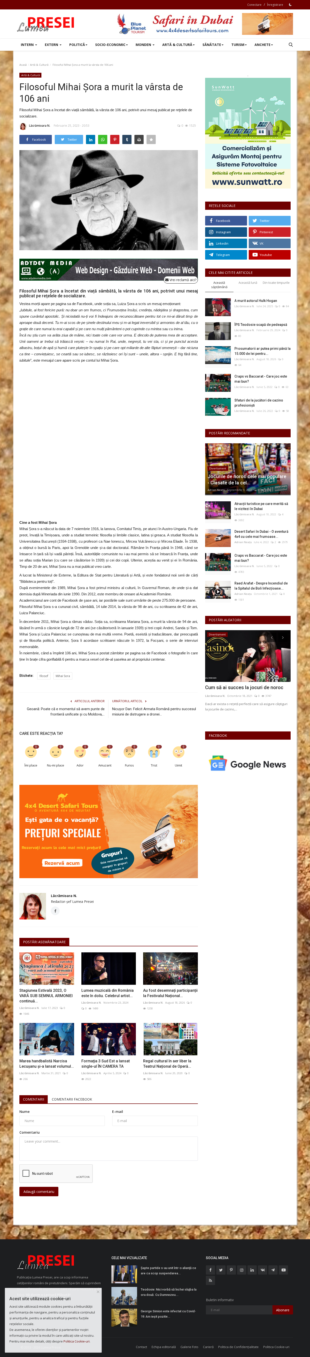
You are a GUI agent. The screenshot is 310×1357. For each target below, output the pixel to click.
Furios (129, 765)
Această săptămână (219, 284)
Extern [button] (52, 44)
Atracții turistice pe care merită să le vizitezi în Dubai (261, 506)
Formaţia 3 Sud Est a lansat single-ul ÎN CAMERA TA (105, 1064)
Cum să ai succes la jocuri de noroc (244, 687)
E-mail (117, 1111)
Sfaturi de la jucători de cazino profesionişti (258, 402)
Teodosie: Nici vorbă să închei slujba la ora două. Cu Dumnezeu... (168, 1292)
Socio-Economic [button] (110, 44)
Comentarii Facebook (72, 1099)
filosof (43, 676)
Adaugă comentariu (38, 1191)
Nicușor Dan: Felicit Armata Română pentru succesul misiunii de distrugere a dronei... (154, 711)
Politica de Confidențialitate (238, 1347)
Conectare (254, 5)
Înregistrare (275, 5)
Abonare (282, 1310)
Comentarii (33, 1099)
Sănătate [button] (211, 44)
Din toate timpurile (276, 282)
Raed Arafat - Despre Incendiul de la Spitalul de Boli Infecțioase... (261, 585)
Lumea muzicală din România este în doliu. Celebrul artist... (107, 993)
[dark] (290, 4)
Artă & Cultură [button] (177, 44)
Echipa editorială (164, 1347)
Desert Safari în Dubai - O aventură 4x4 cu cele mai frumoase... (261, 534)
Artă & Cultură (39, 64)
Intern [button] (28, 44)
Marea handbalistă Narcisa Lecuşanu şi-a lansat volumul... (46, 1064)
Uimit (178, 765)
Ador (80, 765)
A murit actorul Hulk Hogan (255, 301)
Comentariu (29, 1132)
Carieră (208, 1347)
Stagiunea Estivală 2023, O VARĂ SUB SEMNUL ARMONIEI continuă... (46, 995)
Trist (154, 765)
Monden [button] (144, 44)
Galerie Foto (189, 1347)
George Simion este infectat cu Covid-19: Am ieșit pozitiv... (168, 1313)
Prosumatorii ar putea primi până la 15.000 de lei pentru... (262, 351)
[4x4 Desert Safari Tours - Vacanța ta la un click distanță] (205, 24)
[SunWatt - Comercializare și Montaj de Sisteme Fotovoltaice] (248, 133)
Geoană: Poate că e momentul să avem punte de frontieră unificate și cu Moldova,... (66, 711)
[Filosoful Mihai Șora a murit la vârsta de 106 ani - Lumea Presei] (46, 24)
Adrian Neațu (216, 490)
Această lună (248, 282)
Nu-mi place (55, 765)
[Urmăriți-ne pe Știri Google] (248, 763)
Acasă (23, 64)
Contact (141, 1347)
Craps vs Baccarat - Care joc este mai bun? (260, 378)
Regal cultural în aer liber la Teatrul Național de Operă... (167, 1064)
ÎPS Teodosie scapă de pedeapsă (260, 325)
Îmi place (30, 765)
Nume (24, 1111)
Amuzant (104, 765)
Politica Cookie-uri (276, 1347)
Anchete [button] (263, 44)
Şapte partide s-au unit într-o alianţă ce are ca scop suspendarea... (168, 1270)
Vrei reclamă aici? (182, 279)
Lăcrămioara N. (39, 126)
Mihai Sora (63, 676)
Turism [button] (237, 44)
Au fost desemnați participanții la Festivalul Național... (170, 993)
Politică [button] (77, 44)
